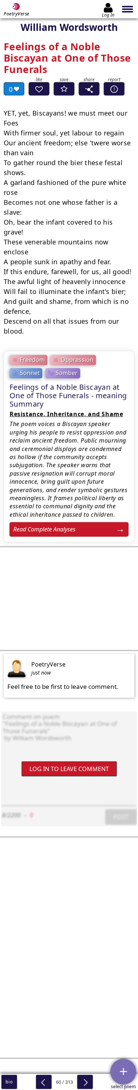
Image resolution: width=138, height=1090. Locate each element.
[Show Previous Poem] (44, 1082)
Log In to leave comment (69, 768)
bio (9, 1082)
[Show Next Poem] (85, 1082)
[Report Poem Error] (114, 88)
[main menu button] (128, 9)
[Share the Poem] (89, 88)
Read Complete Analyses (44, 529)
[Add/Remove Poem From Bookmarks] (64, 88)
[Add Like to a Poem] (39, 88)
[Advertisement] (69, 598)
